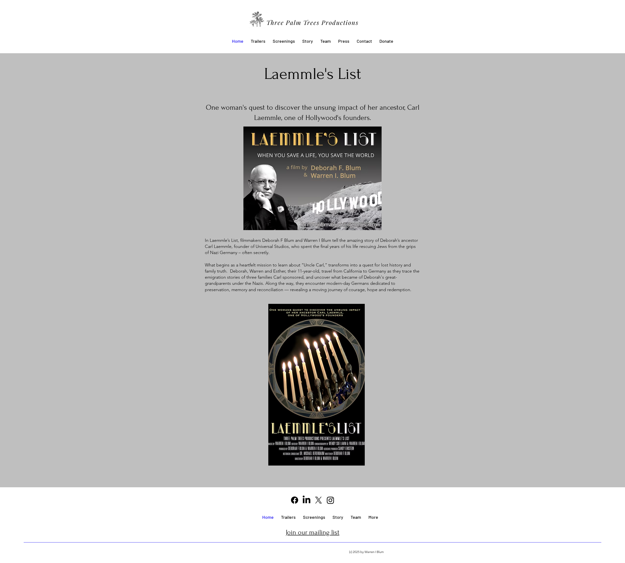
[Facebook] (294, 500)
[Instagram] (330, 500)
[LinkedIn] (306, 500)
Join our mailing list (312, 532)
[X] (318, 500)
